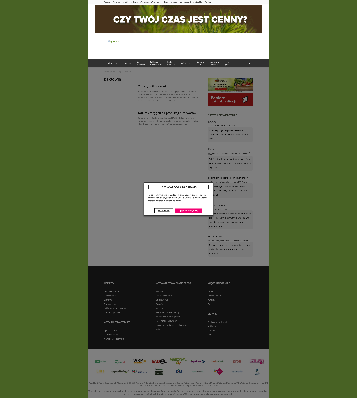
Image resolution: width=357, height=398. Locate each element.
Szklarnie (156, 63)
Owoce (141, 63)
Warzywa (127, 63)
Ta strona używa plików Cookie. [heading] (178, 186)
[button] (249, 63)
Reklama (107, 2)
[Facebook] (251, 2)
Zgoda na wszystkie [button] (188, 210)
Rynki (227, 63)
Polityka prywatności (120, 2)
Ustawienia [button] (164, 210)
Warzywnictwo (156, 2)
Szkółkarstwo (185, 63)
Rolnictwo (208, 2)
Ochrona (200, 63)
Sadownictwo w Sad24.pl (193, 2)
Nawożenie (214, 63)
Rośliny (171, 63)
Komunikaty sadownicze (173, 2)
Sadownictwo (112, 63)
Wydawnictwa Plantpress (140, 2)
